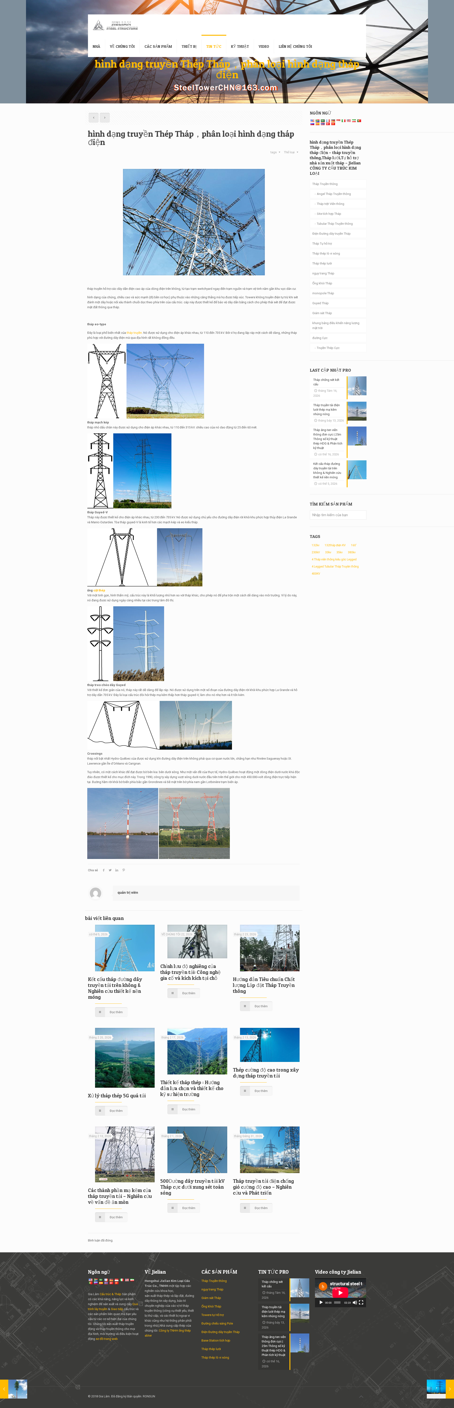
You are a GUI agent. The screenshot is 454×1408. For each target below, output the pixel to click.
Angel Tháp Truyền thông (334, 194)
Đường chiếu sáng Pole (217, 1323)
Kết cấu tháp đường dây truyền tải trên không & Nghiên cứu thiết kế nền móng (115, 988)
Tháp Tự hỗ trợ (322, 243)
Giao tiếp (117, 1309)
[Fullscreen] (361, 1302)
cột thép (99, 590)
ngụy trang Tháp (323, 273)
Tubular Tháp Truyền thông (335, 223)
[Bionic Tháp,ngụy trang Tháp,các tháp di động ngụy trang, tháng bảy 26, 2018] (13, 1389)
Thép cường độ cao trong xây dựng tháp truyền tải (266, 1073)
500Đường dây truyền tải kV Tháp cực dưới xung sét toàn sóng (192, 1187)
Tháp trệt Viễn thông (330, 204)
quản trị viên (128, 892)
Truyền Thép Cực (328, 348)
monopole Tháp (323, 293)
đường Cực (319, 338)
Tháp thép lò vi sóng (326, 253)
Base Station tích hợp (215, 1340)
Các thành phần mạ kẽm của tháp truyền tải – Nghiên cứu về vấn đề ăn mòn (120, 1196)
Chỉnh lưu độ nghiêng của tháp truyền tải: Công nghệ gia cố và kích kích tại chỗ (190, 972)
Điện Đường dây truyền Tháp (331, 233)
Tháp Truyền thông (325, 184)
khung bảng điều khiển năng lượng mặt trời (335, 325)
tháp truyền (134, 332)
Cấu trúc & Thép (110, 1294)
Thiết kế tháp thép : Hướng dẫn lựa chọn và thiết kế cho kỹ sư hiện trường (191, 1088)
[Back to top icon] (361, 1397)
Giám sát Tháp (322, 313)
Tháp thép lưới (322, 263)
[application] (340, 1292)
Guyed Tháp (320, 303)
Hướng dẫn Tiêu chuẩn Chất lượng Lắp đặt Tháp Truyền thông (264, 985)
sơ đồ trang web (107, 1339)
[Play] (321, 1302)
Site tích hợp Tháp (329, 214)
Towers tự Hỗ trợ (212, 1315)
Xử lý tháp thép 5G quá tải (117, 1096)
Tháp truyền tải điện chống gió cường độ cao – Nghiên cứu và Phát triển (263, 1187)
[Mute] (355, 1302)
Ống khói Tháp (322, 283)
